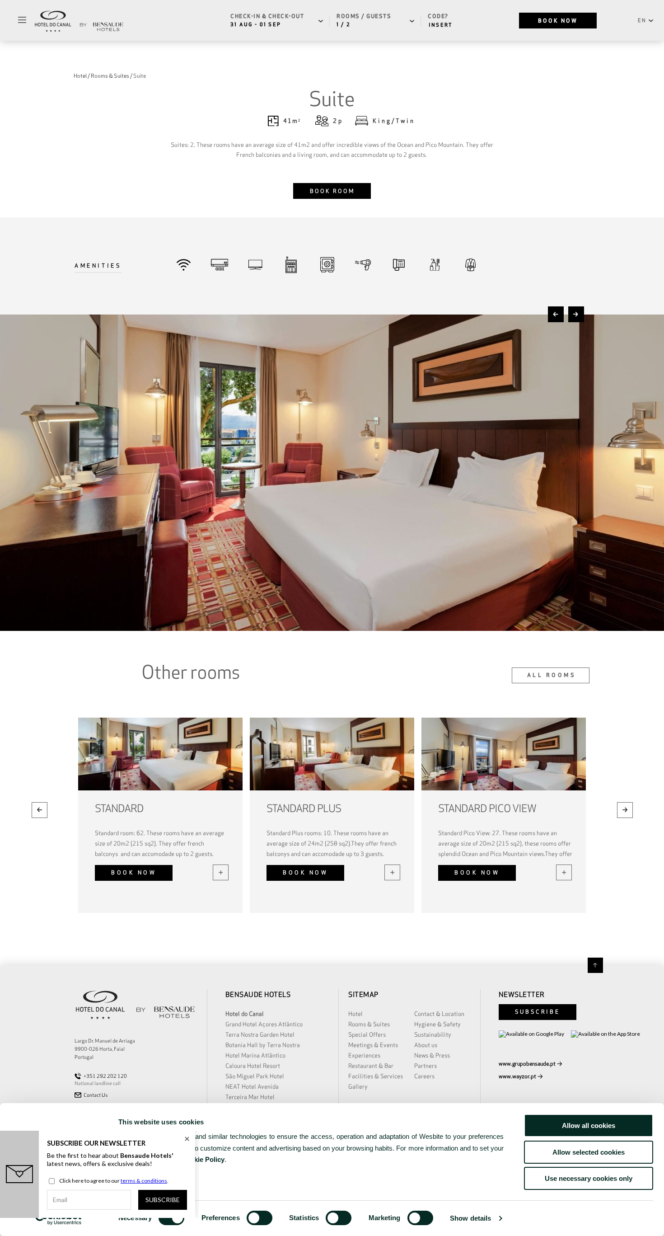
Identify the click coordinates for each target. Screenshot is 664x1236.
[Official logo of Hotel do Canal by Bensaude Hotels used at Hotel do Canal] (79, 20)
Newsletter (522, 994)
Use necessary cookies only (588, 1178)
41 (292, 121)
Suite (139, 75)
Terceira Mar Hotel (250, 1097)
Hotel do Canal (244, 1014)
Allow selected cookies (588, 1152)
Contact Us (96, 1095)
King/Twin (394, 121)
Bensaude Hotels (258, 994)
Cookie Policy (202, 1159)
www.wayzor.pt (517, 1076)
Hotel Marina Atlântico (255, 1055)
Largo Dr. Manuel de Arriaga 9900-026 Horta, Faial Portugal (105, 1049)
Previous (556, 314)
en (642, 20)
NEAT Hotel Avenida (252, 1086)
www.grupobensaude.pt (527, 1063)
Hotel (80, 75)
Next (576, 314)
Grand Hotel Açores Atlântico (264, 1024)
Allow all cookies (588, 1125)
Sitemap (364, 994)
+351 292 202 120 (105, 1076)
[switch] (259, 1218)
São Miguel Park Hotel (254, 1076)
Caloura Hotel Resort (252, 1066)
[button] (279, 20)
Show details (470, 1218)
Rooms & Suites (110, 75)
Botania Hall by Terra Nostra (262, 1045)
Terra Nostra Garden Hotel (260, 1035)
